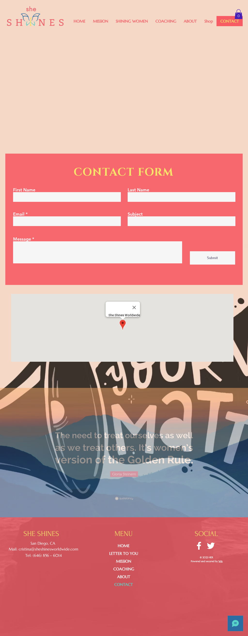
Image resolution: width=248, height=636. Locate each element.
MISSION (123, 561)
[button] (132, 21)
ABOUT (123, 576)
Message (22, 239)
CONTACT (123, 584)
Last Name (138, 190)
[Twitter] (211, 546)
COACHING (123, 568)
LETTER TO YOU (123, 553)
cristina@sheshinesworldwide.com (48, 549)
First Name (24, 190)
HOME (124, 545)
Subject (135, 214)
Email (18, 214)
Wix (220, 561)
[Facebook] (199, 546)
